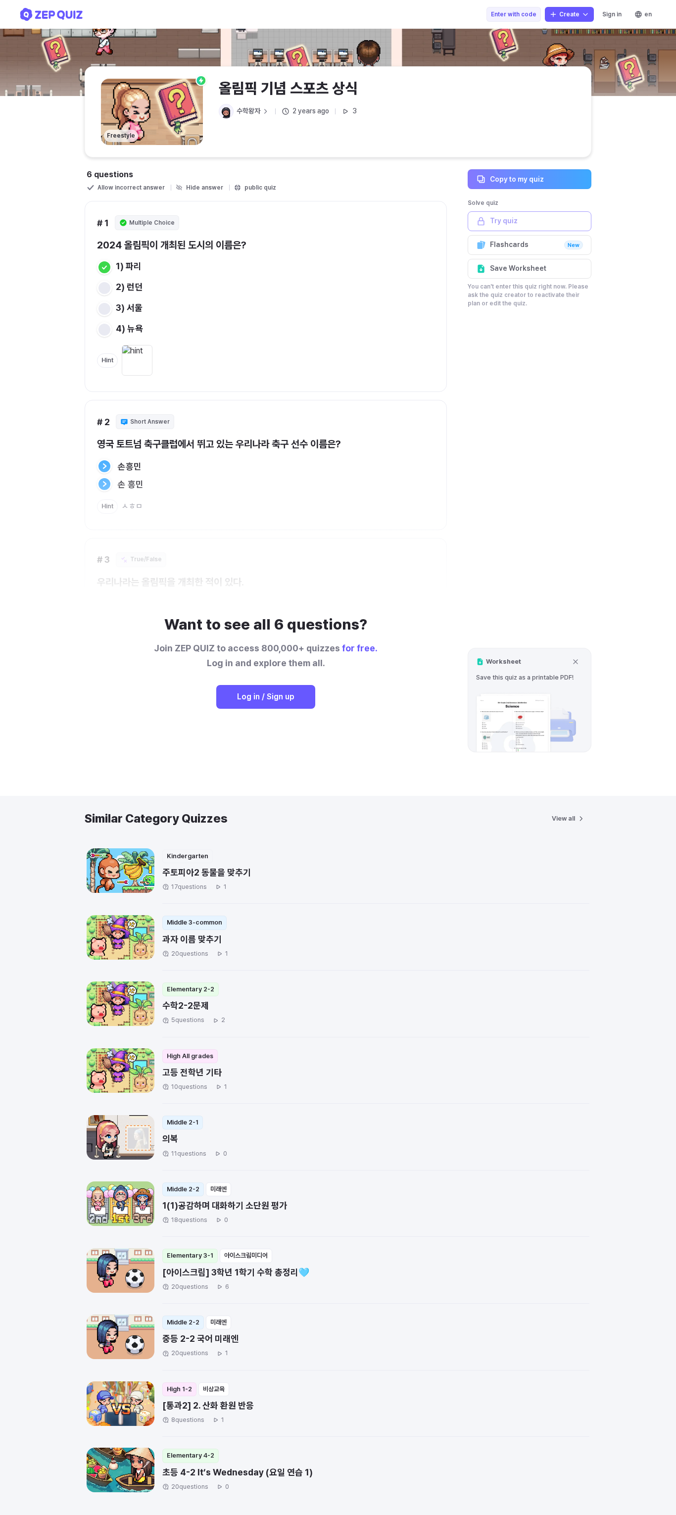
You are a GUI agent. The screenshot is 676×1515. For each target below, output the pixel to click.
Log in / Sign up (265, 696)
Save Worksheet (518, 268)
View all (563, 818)
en (648, 14)
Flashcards (534, 244)
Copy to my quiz (517, 179)
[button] (529, 700)
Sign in (612, 14)
